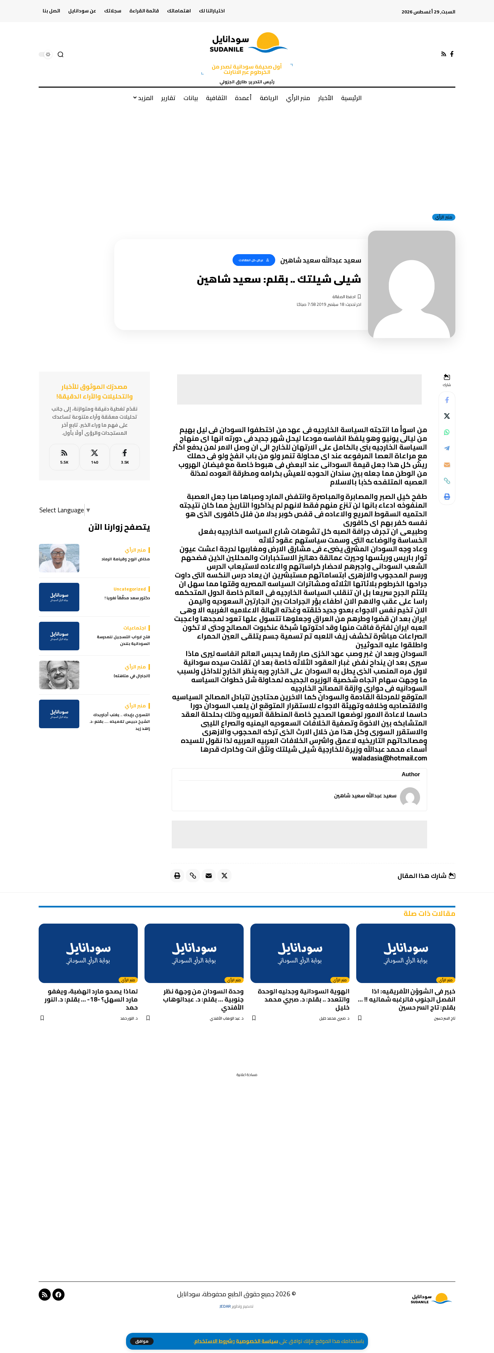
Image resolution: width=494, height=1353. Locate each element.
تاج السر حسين (444, 1018)
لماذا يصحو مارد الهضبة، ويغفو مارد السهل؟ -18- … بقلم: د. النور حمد (91, 999)
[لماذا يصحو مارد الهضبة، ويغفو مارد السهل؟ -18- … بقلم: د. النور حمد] (88, 953)
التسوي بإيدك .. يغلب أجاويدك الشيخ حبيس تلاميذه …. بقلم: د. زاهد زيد (119, 721)
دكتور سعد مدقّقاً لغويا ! (127, 598)
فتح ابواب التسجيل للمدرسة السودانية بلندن (123, 640)
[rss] (64, 457)
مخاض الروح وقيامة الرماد (125, 559)
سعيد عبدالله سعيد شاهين (365, 795)
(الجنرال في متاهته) (132, 675)
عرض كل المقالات (251, 260)
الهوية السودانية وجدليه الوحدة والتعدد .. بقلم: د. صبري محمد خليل (303, 999)
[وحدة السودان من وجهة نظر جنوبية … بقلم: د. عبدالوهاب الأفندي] (194, 953)
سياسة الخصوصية (257, 1341)
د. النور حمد (129, 1018)
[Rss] (443, 54)
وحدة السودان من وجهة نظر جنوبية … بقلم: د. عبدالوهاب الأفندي (203, 999)
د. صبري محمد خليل (334, 1018)
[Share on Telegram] (447, 448)
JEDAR (225, 1306)
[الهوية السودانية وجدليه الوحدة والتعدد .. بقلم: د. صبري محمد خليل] (299, 953)
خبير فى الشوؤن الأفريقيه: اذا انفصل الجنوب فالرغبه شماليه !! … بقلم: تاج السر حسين (406, 999)
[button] (142, 1341)
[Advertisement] (247, 157)
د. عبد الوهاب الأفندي (227, 1018)
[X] (95, 457)
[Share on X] (447, 416)
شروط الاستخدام (213, 1341)
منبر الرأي (443, 217)
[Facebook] (451, 54)
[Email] (447, 465)
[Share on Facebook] (447, 400)
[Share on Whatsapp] (447, 432)
